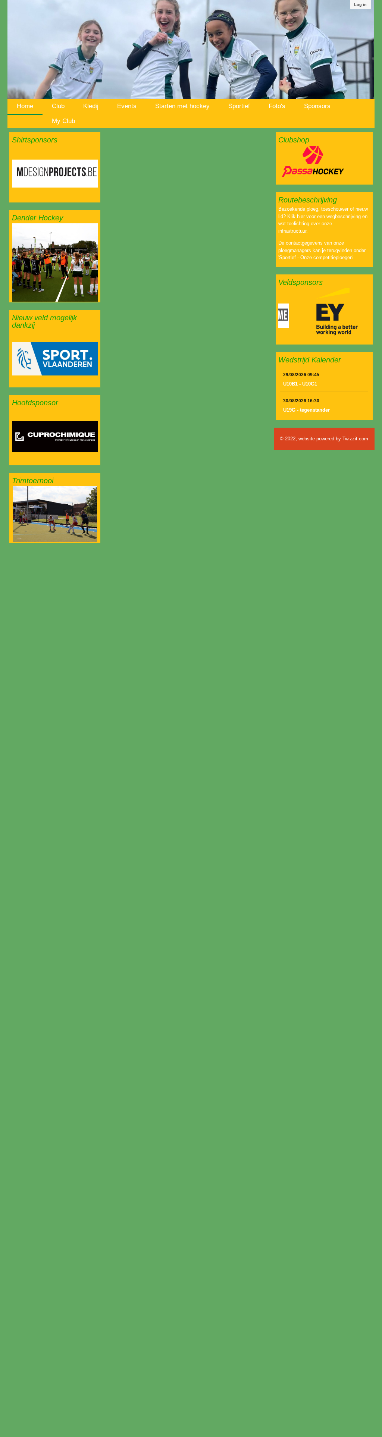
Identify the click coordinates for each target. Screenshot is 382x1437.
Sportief (239, 106)
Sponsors (317, 106)
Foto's (277, 106)
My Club (63, 121)
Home (25, 106)
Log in (360, 4)
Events (127, 106)
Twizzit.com (355, 438)
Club (58, 106)
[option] (55, 174)
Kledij (90, 106)
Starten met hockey (182, 106)
